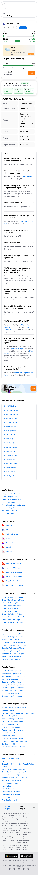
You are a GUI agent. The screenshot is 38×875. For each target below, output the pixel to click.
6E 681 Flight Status (10, 435)
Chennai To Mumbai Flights (11, 619)
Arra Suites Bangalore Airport (12, 719)
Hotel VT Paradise (8, 789)
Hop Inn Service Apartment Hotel (14, 707)
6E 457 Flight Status (10, 472)
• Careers (17, 860)
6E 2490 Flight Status (10, 418)
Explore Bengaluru (8, 502)
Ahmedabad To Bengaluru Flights (14, 645)
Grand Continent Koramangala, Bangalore (17, 772)
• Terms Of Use (11, 860)
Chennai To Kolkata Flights (11, 605)
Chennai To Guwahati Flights (12, 611)
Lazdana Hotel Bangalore (11, 794)
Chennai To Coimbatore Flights (13, 600)
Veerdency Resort (8, 733)
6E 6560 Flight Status (11, 414)
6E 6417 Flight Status (10, 422)
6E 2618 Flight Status (10, 463)
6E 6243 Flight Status (10, 451)
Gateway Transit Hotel (10, 716)
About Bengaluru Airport (11, 513)
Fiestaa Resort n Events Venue (13, 730)
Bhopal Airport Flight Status (12, 696)
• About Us (32, 860)
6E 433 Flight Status (10, 447)
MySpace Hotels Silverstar (11, 780)
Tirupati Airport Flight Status (12, 693)
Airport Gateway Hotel (10, 724)
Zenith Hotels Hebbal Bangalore (13, 769)
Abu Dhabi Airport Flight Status (13, 690)
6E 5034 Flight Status (11, 410)
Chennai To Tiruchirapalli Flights (13, 617)
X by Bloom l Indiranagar (11, 758)
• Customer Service (24, 860)
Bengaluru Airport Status (11, 494)
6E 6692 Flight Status (10, 406)
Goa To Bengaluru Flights (11, 651)
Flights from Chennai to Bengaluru (14, 505)
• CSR (24, 862)
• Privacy (5, 860)
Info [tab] (33, 807)
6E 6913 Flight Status (10, 443)
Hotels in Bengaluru (9, 508)
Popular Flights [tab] (8, 807)
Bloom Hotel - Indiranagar (11, 775)
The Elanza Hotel (8, 761)
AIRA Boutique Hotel (9, 800)
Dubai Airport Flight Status (11, 682)
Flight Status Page (16, 348)
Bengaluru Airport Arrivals (11, 499)
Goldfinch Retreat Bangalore (12, 721)
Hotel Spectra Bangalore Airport (13, 747)
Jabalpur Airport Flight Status (12, 679)
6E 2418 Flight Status (10, 476)
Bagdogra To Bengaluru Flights (13, 653)
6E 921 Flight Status (10, 439)
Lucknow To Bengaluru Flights (12, 659)
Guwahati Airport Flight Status (13, 687)
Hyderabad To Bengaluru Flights (13, 642)
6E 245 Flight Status (10, 467)
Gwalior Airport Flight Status (12, 671)
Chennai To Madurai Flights (11, 608)
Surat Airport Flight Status (11, 673)
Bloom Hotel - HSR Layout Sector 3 (14, 777)
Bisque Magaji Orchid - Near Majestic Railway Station (18, 765)
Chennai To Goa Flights (10, 603)
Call (31, 73)
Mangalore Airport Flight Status (13, 676)
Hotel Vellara (6, 786)
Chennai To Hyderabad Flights (12, 622)
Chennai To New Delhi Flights (12, 597)
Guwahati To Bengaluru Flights (13, 648)
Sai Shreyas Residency (10, 744)
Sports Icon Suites (8, 735)
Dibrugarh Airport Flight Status (13, 685)
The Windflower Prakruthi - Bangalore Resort (18, 713)
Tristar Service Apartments (11, 791)
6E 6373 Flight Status (10, 459)
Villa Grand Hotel (8, 710)
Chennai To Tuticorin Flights (12, 614)
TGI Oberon (6, 797)
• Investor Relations (17, 862)
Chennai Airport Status (10, 496)
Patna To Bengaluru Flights (11, 656)
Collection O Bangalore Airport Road (15, 741)
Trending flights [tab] (22, 807)
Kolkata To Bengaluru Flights (12, 639)
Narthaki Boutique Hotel (10, 783)
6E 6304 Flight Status (10, 455)
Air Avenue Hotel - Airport (11, 727)
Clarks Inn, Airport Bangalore (12, 738)
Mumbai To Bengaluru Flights (12, 637)
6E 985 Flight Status (10, 431)
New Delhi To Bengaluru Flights (13, 634)
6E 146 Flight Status (10, 426)
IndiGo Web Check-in (9, 510)
